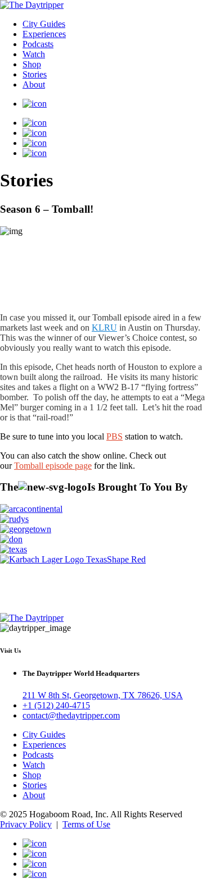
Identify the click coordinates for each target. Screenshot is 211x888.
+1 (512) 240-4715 (56, 705)
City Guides (44, 24)
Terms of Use (86, 824)
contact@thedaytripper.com (71, 715)
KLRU (104, 327)
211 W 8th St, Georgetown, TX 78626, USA (103, 695)
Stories (35, 74)
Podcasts (38, 44)
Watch (34, 54)
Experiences (44, 34)
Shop (32, 64)
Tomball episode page (53, 465)
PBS (114, 436)
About (34, 84)
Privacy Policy (26, 824)
